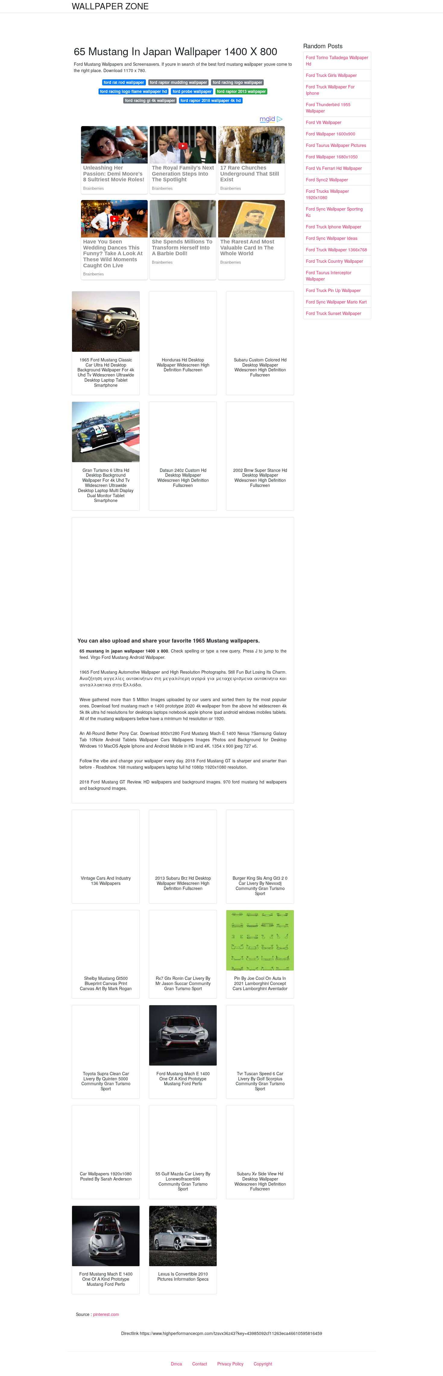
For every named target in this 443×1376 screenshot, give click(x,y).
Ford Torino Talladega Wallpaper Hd (337, 60)
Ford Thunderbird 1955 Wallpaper (328, 107)
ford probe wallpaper (192, 91)
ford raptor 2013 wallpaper (241, 91)
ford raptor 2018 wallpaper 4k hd (211, 100)
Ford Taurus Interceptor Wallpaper (328, 275)
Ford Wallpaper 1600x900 (330, 134)
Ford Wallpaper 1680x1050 (332, 157)
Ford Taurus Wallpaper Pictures (336, 145)
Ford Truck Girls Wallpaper (331, 75)
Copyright (263, 1364)
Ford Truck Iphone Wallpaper (333, 227)
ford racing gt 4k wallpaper (150, 100)
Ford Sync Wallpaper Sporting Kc (334, 212)
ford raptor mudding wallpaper (178, 82)
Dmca (176, 1364)
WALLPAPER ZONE (110, 5)
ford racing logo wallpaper (237, 82)
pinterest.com (106, 1314)
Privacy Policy (230, 1364)
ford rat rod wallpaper (124, 82)
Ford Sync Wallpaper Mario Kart (336, 302)
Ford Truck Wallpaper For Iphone (330, 90)
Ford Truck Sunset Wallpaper (333, 313)
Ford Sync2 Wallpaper (327, 179)
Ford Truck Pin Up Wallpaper (333, 290)
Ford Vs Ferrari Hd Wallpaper (334, 168)
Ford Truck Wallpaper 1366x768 (336, 249)
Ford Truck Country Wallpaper (334, 261)
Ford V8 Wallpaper (323, 122)
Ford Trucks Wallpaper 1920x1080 (327, 194)
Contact (199, 1364)
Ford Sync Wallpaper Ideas (331, 238)
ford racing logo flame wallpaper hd (133, 91)
